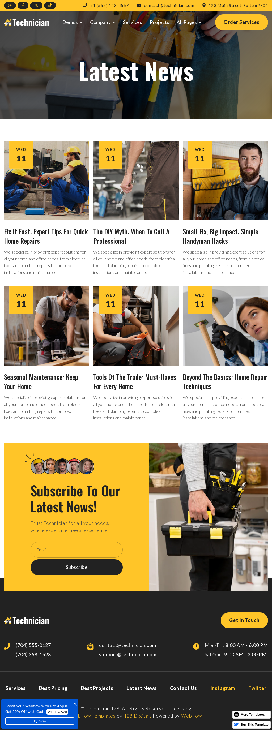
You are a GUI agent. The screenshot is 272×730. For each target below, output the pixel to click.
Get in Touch (244, 620)
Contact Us (183, 688)
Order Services (242, 22)
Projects (159, 22)
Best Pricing (53, 688)
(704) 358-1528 (33, 654)
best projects (97, 688)
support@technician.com (127, 654)
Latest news (142, 688)
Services (132, 22)
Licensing (181, 708)
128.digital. (137, 716)
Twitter (257, 688)
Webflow (191, 716)
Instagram (222, 688)
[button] (73, 22)
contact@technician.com (127, 645)
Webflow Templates (93, 716)
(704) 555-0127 (33, 645)
